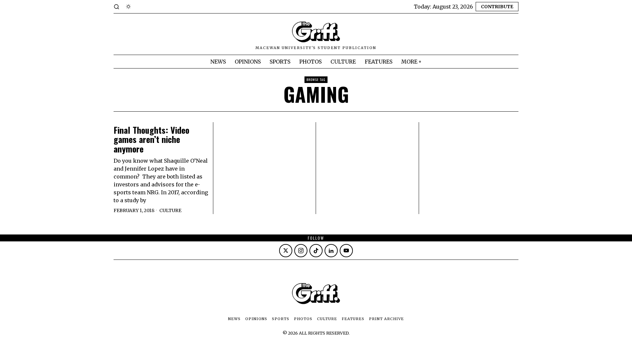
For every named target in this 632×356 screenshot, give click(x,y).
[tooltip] (285, 250)
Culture (170, 210)
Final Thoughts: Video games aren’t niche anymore (151, 139)
